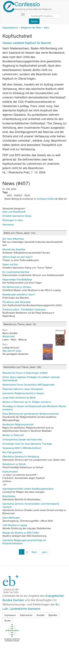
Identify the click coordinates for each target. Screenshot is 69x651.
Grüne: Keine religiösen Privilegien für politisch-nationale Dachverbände (31, 378)
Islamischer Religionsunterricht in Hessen (23, 393)
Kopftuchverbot (10, 471)
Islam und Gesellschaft (14, 211)
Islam (46, 27)
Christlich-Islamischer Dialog (16, 215)
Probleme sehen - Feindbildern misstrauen (24, 309)
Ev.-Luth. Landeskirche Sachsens (31, 606)
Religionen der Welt (31, 27)
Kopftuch (18, 195)
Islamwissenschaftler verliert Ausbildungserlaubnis (27, 488)
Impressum (10, 615)
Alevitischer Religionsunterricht (18, 424)
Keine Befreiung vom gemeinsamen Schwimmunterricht (30, 413)
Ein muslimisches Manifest (15, 271)
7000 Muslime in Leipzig (14, 525)
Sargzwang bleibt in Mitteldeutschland (21, 447)
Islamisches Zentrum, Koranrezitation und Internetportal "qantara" (30, 505)
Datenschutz (26, 615)
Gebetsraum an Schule (14, 464)
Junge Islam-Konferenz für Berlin (19, 397)
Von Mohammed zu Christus (16, 286)
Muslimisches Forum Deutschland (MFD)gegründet (28, 384)
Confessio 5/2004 (46, 198)
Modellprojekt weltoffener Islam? (18, 294)
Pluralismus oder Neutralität (16, 302)
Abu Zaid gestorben (12, 452)
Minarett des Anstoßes (13, 249)
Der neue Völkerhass (13, 238)
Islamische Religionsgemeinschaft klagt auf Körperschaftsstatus (24, 541)
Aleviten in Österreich (13, 435)
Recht (27, 195)
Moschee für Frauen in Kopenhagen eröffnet (24, 372)
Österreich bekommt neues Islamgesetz (22, 388)
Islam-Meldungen (11, 517)
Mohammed (8, 336)
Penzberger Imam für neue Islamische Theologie (27, 443)
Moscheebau (9, 496)
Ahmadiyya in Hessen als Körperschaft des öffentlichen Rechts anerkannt (34, 408)
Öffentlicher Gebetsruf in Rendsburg (20, 456)
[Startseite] (9, 6)
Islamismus (8, 224)
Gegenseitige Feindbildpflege (17, 279)
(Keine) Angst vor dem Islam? (17, 256)
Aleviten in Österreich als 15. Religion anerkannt (26, 401)
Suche (7, 620)
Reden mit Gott (10, 264)
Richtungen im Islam (12, 220)
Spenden (52, 615)
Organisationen (10, 27)
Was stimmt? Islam (12, 350)
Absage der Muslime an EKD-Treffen (20, 532)
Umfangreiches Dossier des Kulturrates (22, 439)
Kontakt (40, 615)
